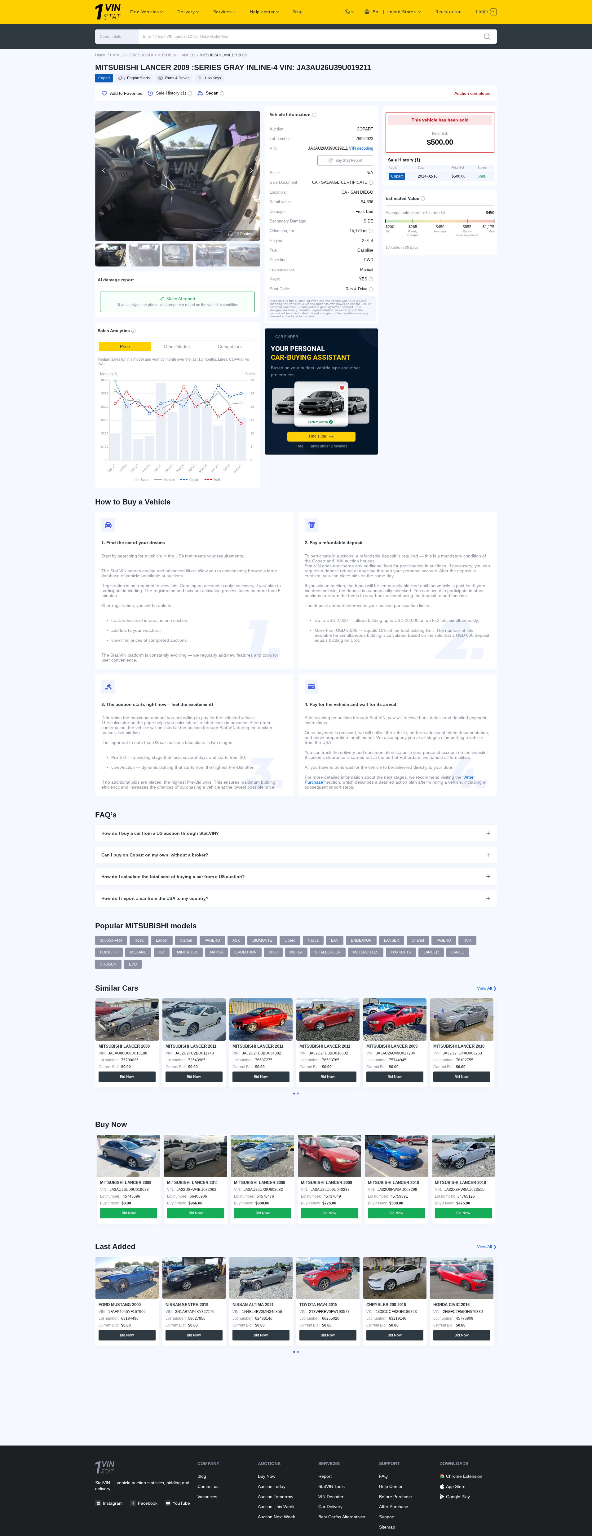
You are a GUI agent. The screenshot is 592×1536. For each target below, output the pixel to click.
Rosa (139, 940)
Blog (298, 11)
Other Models (177, 346)
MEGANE (138, 952)
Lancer (162, 940)
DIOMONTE (262, 940)
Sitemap (387, 1527)
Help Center (391, 1486)
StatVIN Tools (331, 1486)
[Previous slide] (103, 170)
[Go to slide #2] (144, 255)
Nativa (313, 940)
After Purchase (393, 1506)
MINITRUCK (187, 952)
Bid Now (127, 1077)
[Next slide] (251, 170)
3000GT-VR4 (111, 940)
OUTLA (296, 952)
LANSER (391, 940)
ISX (162, 952)
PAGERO (212, 940)
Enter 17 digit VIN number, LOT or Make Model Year (185, 36)
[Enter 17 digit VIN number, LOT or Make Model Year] (487, 36)
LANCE (457, 952)
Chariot (418, 940)
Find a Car (317, 436)
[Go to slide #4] (211, 255)
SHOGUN (108, 964)
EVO (133, 964)
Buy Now (266, 1476)
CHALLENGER (328, 952)
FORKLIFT (109, 952)
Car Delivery (330, 1506)
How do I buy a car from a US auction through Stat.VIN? (160, 833)
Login (482, 11)
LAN (334, 940)
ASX (236, 940)
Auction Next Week (276, 1516)
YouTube (181, 1503)
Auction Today (271, 1486)
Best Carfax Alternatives (341, 1516)
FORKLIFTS (401, 952)
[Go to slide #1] (110, 255)
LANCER (431, 952)
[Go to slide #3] (177, 255)
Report (325, 1476)
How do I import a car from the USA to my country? (155, 898)
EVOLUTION (246, 952)
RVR (467, 940)
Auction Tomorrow (275, 1496)
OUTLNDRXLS (365, 952)
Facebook (147, 1503)
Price (125, 346)
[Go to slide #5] (244, 255)
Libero (290, 940)
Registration (448, 11)
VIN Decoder (330, 1496)
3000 (273, 952)
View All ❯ (487, 988)
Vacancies (207, 1496)
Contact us (208, 1486)
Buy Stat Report (348, 160)
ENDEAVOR (361, 940)
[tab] (294, 1093)
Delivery (186, 11)
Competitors (230, 346)
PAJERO (443, 940)
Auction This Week (276, 1506)
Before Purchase (395, 1496)
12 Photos (243, 234)
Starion (186, 940)
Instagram (113, 1503)
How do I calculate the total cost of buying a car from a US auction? (173, 876)
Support (387, 1516)
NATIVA (216, 952)
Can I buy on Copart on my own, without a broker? (154, 854)
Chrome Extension (464, 1476)
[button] (117, 36)
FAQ (383, 1476)
